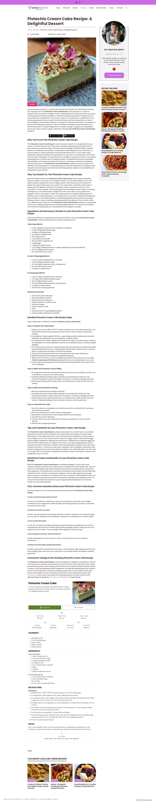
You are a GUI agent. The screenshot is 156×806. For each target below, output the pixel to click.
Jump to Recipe (56, 136)
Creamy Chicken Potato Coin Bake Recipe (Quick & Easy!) (37, 786)
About (111, 8)
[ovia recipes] (38, 8)
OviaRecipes (32, 575)
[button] (126, 8)
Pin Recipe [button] (80, 607)
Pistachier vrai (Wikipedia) (59, 577)
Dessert (83, 8)
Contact (120, 8)
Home (58, 8)
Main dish (66, 8)
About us (7, 799)
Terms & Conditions (45, 799)
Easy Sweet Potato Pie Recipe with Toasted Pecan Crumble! (114, 174)
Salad (91, 8)
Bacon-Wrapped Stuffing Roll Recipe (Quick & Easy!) (59, 786)
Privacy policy (16, 799)
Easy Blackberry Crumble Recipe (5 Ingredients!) (85, 785)
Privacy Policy (101, 8)
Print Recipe (70, 136)
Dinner (31, 780)
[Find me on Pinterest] (114, 69)
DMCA (56, 799)
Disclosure (33, 799)
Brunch (75, 8)
